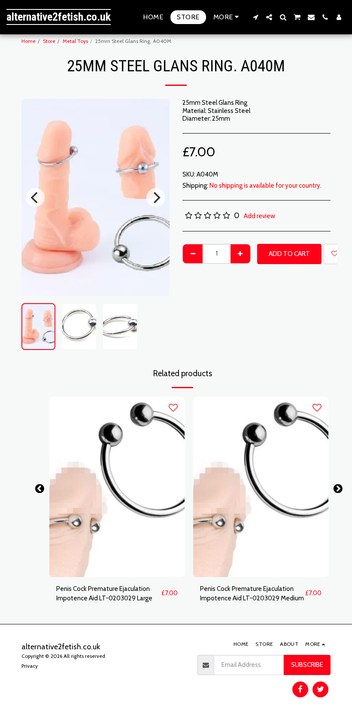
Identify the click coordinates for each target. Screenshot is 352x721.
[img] (117, 487)
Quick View (117, 573)
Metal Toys (75, 41)
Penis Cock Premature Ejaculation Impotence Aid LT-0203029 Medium (252, 593)
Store (49, 41)
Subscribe (307, 665)
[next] (155, 197)
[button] (255, 17)
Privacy (29, 666)
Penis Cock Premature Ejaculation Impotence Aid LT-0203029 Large (104, 593)
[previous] (35, 197)
